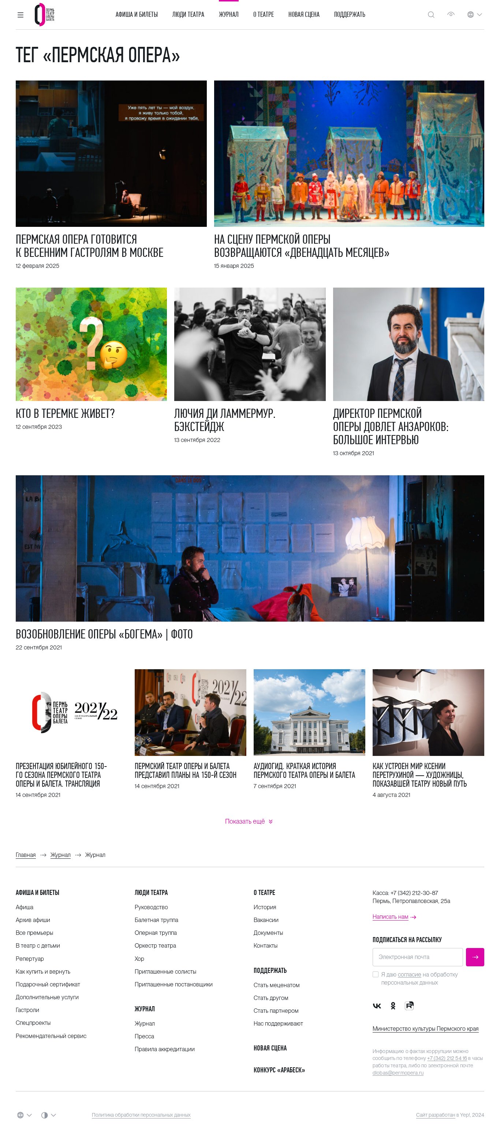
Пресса (144, 1036)
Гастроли (27, 1010)
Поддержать (349, 14)
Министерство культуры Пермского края (426, 1028)
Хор (139, 958)
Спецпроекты (33, 1022)
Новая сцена (304, 14)
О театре (263, 14)
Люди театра (188, 14)
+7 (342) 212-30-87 (414, 892)
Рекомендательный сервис (51, 1036)
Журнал (229, 14)
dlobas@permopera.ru (398, 1073)
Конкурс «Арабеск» (279, 1070)
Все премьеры (34, 932)
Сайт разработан (435, 1115)
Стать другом (271, 997)
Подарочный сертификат (48, 984)
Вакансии (266, 920)
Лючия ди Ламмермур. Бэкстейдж (225, 420)
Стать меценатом (277, 985)
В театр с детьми (38, 945)
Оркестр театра (155, 945)
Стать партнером (276, 1010)
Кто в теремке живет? (65, 413)
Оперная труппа (156, 932)
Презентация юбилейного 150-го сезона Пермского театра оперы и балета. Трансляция (61, 775)
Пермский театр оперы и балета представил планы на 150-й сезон (185, 770)
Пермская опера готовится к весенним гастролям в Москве (89, 246)
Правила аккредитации (165, 1049)
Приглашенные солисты (165, 971)
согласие (409, 974)
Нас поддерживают (278, 1023)
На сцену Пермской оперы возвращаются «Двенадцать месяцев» (302, 246)
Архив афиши (33, 920)
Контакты (265, 945)
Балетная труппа (156, 920)
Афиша (24, 907)
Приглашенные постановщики (174, 984)
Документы (268, 932)
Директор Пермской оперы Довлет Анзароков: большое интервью (391, 426)
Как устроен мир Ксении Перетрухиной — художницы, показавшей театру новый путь (420, 775)
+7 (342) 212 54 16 (447, 1058)
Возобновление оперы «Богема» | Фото (104, 634)
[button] (20, 14)
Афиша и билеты (137, 14)
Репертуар (30, 958)
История (265, 907)
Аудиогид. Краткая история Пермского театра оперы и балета (304, 770)
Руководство (151, 907)
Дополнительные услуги (47, 997)
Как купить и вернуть (43, 971)
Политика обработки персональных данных (141, 1115)
